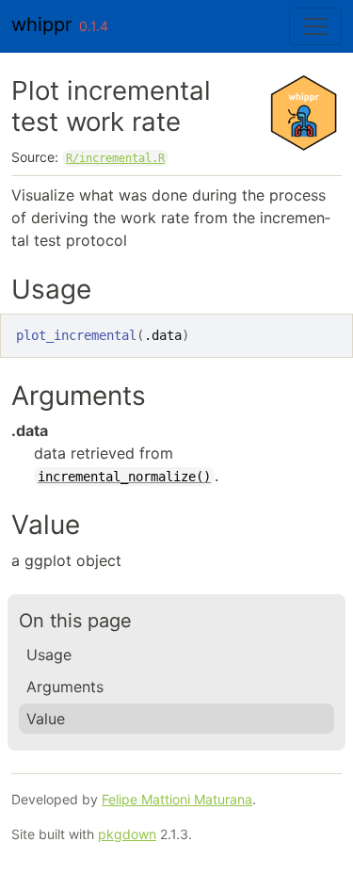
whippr (41, 24)
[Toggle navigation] (315, 26)
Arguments (65, 686)
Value (45, 718)
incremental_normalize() (124, 476)
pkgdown (127, 834)
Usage (49, 654)
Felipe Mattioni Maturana (177, 799)
